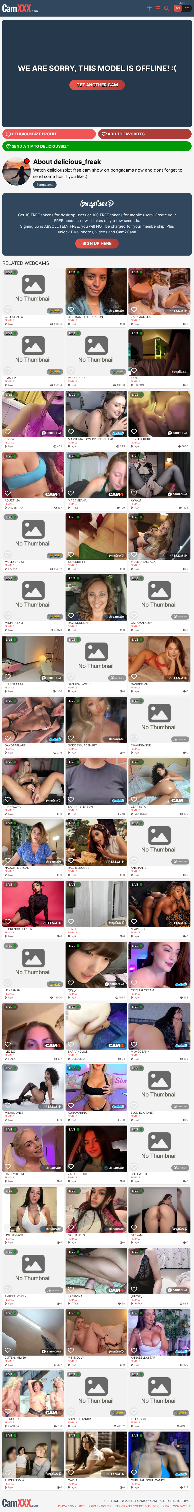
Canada (13, 1426)
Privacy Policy (100, 1506)
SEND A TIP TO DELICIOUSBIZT (40, 146)
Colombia (78, 1058)
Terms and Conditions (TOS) (137, 1506)
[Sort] (150, 8)
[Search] (167, 8)
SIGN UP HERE (97, 243)
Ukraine (140, 385)
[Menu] (158, 8)
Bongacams (44, 184)
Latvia (12, 569)
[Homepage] (20, 8)
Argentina (15, 507)
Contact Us (182, 1506)
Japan (138, 1303)
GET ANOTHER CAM (97, 84)
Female (9, 320)
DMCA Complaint (71, 1506)
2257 (166, 1506)
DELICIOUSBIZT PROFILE (34, 134)
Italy (74, 507)
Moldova (140, 814)
